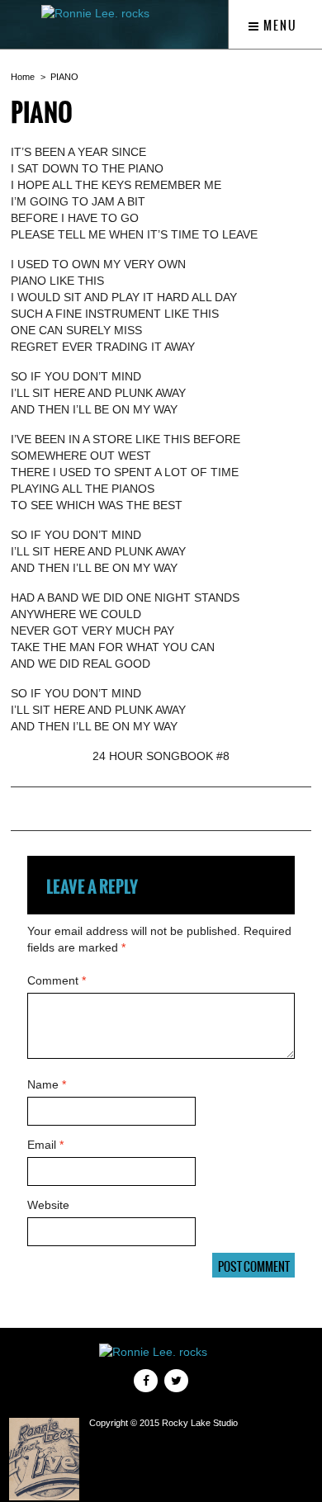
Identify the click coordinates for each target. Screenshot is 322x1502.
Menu (278, 26)
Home (23, 77)
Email (45, 1144)
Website (48, 1205)
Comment (56, 980)
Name (46, 1084)
